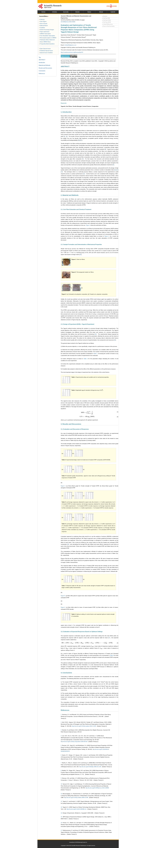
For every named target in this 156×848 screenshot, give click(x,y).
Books (77, 12)
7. (61, 762)
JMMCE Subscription (45, 33)
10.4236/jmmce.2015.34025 (68, 21)
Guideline (42, 27)
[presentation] (87, 412)
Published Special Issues (46, 50)
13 (61, 171)
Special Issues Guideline (46, 52)
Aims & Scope (43, 23)
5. (61, 745)
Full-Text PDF (106, 18)
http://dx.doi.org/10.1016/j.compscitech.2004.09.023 (74, 741)
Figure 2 (106, 236)
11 (115, 169)
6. (61, 755)
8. (61, 770)
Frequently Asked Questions (47, 43)
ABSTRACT (42, 59)
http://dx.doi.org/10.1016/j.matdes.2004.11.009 (84, 726)
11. (61, 793)
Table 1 (95, 353)
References (42, 73)
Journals (65, 12)
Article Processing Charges (46, 29)
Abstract (104, 16)
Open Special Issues (45, 48)
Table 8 (112, 655)
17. (61, 830)
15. (61, 816)
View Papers (42, 21)
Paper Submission (44, 31)
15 (115, 340)
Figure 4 (63, 486)
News (89, 12)
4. (61, 735)
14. (61, 813)
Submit (113, 12)
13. (61, 807)
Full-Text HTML (106, 20)
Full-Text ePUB (106, 22)
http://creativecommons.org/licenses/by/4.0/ (72, 52)
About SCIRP (75, 842)
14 (80, 254)
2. (61, 722)
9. (61, 778)
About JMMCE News (45, 41)
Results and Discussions (45, 68)
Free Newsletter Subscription (47, 35)
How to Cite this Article (108, 26)
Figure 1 (88, 225)
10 (113, 164)
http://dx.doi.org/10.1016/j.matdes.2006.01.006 (76, 797)
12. (61, 801)
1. (61, 714)
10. (61, 784)
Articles (54, 12)
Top (40, 57)
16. (61, 822)
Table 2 (86, 358)
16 (68, 544)
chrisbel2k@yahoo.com (70, 45)
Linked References (107, 24)
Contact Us (84, 842)
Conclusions (42, 70)
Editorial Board (43, 25)
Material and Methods (44, 65)
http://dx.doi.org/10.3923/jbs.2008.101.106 (90, 766)
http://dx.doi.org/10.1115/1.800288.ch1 (77, 809)
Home (43, 12)
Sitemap (80, 842)
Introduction (42, 62)
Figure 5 (63, 595)
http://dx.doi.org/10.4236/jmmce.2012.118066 (97, 787)
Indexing (41, 19)
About (101, 12)
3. (61, 730)
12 (117, 169)
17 (109, 637)
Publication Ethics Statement (47, 39)
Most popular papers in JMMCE (47, 37)
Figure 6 (63, 607)
